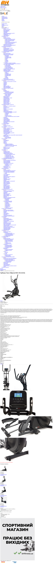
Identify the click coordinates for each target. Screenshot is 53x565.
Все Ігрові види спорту (7, 238)
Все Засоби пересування (7, 231)
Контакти (3, 20)
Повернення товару (5, 18)
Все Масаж (5, 90)
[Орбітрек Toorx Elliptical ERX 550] (12, 300)
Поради (3, 19)
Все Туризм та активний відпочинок (9, 190)
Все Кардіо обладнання (7, 29)
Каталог (5, 28)
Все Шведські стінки (7, 151)
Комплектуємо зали (5, 17)
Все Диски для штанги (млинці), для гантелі (10, 81)
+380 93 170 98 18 (2, 6)
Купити (1, 300)
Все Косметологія (6, 218)
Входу (2, 7)
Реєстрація (4, 7)
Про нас (3, 16)
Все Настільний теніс (7, 37)
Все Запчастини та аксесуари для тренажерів (10, 258)
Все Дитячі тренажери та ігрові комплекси (10, 160)
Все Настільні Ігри (6, 140)
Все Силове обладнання (7, 53)
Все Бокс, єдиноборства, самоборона (9, 128)
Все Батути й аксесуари (7, 125)
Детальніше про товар (3, 474)
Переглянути (2, 475)
